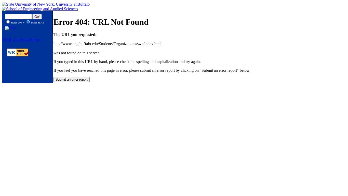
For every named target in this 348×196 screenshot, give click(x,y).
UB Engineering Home (20, 39)
